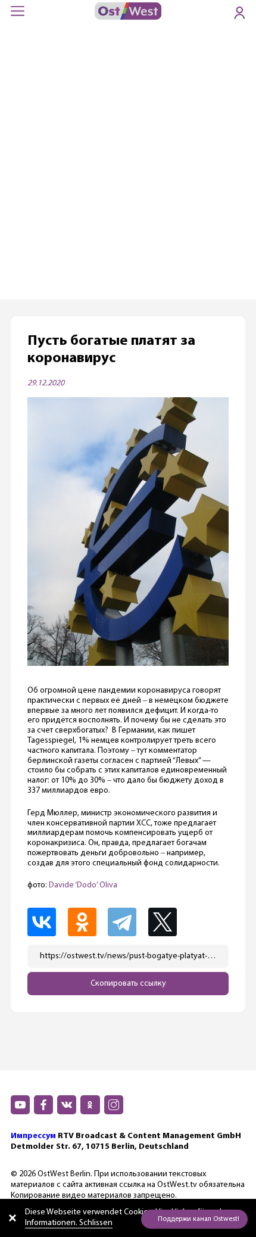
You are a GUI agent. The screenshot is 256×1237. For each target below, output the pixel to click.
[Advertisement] (128, 166)
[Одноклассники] (87, 922)
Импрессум (33, 1136)
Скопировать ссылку (128, 983)
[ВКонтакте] (46, 922)
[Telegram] (127, 922)
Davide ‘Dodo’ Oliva (83, 885)
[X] (168, 922)
